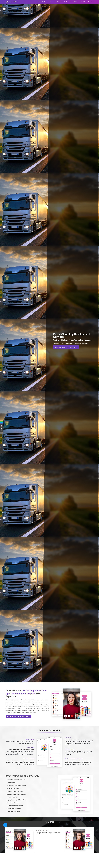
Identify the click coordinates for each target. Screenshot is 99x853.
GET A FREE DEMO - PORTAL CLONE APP (66, 347)
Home (39, 1)
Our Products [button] (45, 1)
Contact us (90, 1)
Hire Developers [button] (67, 1)
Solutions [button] (76, 1)
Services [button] (52, 1)
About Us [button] (83, 1)
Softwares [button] (59, 1)
